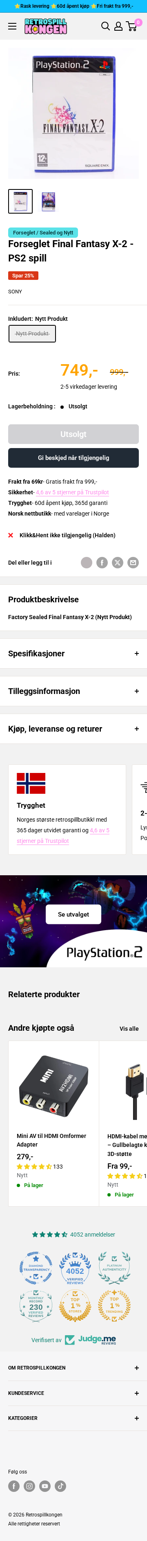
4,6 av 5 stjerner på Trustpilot (72, 492)
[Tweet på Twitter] (117, 562)
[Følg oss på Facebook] (14, 1486)
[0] (132, 26)
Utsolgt (73, 434)
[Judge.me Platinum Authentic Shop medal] (114, 1268)
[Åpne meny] (12, 26)
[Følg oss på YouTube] (45, 1486)
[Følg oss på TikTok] (60, 1486)
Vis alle (129, 1028)
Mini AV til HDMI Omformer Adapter (51, 1140)
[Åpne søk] (105, 26)
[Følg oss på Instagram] (29, 1486)
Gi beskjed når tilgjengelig (73, 458)
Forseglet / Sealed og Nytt (43, 233)
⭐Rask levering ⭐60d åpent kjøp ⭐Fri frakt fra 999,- (73, 6)
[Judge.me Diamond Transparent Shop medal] (36, 1268)
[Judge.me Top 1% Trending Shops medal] (114, 1305)
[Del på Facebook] (102, 562)
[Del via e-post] (133, 562)
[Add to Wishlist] (86, 562)
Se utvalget (73, 914)
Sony (15, 291)
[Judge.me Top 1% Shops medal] (75, 1305)
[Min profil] (118, 26)
